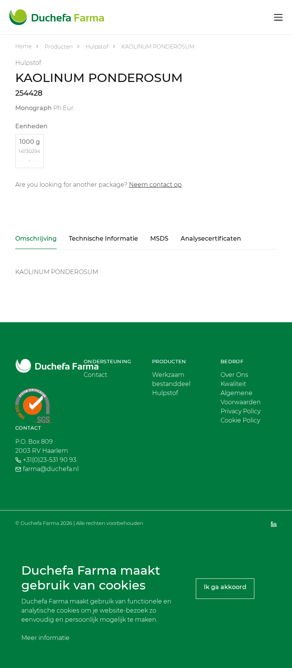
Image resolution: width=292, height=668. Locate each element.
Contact (95, 374)
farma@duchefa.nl (51, 469)
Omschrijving (36, 238)
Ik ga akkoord (225, 587)
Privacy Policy (240, 411)
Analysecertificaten (211, 238)
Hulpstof (96, 46)
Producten (58, 46)
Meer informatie (45, 637)
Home (23, 46)
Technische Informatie (103, 238)
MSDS (159, 238)
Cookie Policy (240, 420)
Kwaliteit (233, 384)
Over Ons (234, 374)
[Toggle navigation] (278, 17)
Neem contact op (155, 184)
